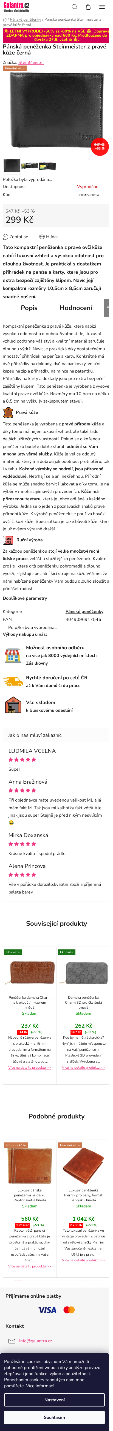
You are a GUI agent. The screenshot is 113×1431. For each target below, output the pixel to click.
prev (5, 978)
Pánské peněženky (84, 612)
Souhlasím (54, 1417)
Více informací (40, 1386)
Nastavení (54, 1400)
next (107, 978)
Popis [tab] (29, 307)
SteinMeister (31, 62)
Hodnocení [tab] (76, 307)
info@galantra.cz (35, 1341)
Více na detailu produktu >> (29, 1067)
